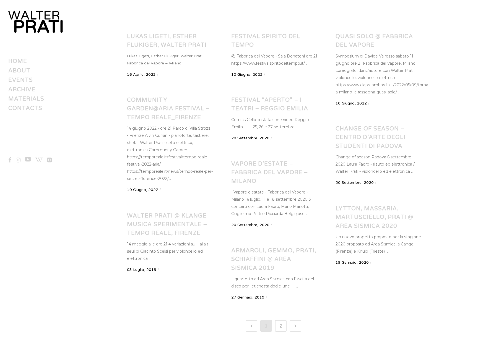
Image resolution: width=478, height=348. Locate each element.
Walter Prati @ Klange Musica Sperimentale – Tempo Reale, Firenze (167, 225)
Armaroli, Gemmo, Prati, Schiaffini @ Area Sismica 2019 (273, 259)
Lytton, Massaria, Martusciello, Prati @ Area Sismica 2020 (374, 217)
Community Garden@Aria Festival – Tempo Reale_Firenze (168, 109)
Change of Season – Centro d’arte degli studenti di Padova (371, 137)
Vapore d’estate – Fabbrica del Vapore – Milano (269, 173)
